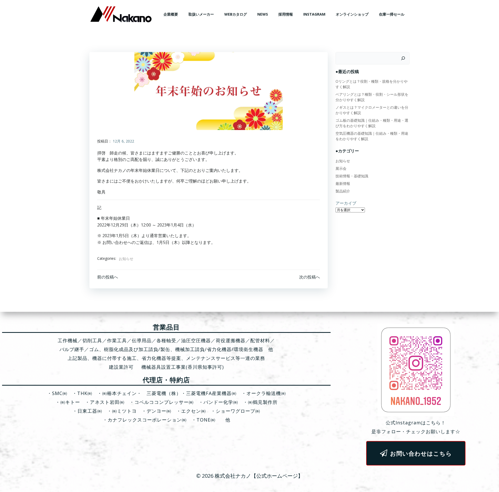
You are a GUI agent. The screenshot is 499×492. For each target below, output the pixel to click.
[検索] (403, 58)
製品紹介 (343, 191)
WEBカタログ (235, 14)
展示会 (341, 168)
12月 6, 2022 (123, 141)
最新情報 (343, 183)
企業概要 (170, 14)
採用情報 (285, 14)
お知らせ (126, 258)
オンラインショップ (352, 14)
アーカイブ (346, 203)
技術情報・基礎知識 (352, 175)
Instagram (314, 14)
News (262, 14)
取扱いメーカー (201, 14)
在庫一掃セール (391, 14)
